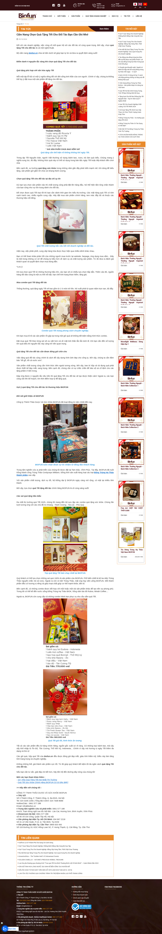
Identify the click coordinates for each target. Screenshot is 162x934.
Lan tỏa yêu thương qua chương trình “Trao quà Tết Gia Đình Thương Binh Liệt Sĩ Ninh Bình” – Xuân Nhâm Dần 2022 (59, 863)
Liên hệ (139, 16)
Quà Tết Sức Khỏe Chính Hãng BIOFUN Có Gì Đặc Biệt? (43, 782)
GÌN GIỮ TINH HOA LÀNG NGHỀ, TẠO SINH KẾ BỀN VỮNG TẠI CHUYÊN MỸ (44, 866)
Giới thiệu (61, 16)
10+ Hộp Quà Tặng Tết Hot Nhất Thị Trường (37, 780)
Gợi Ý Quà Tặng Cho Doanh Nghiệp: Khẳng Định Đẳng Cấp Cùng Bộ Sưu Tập (45, 846)
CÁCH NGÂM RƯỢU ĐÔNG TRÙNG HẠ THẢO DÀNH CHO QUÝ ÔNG (130, 136)
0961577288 (100, 8)
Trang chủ (47, 16)
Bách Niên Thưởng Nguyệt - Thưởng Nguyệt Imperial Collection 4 (132, 177)
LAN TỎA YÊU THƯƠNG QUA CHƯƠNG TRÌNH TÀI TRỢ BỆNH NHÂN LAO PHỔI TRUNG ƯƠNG (50, 873)
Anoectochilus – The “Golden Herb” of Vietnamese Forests (39, 856)
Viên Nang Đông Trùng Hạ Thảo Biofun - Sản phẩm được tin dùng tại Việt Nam (130, 85)
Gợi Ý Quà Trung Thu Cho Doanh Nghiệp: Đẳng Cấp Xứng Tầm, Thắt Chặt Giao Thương (48, 849)
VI (145, 7)
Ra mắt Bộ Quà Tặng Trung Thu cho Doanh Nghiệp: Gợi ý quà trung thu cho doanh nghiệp (49, 853)
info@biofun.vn (120, 6)
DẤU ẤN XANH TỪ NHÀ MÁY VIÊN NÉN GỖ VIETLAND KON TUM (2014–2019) (45, 870)
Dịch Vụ (115, 16)
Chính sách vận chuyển (81, 898)
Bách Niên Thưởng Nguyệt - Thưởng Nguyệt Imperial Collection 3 (132, 219)
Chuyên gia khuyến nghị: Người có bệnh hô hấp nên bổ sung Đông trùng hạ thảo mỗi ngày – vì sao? (130, 69)
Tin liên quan (30, 838)
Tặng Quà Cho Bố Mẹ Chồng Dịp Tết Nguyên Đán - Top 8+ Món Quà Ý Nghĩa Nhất (131, 98)
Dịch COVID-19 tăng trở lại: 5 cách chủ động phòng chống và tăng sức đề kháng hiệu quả (131, 77)
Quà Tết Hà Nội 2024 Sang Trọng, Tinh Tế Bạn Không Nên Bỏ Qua (130, 92)
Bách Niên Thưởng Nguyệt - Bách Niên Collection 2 (132, 426)
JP (135, 7)
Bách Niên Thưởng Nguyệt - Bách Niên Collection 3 (132, 467)
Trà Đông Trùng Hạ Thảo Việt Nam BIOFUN (132, 550)
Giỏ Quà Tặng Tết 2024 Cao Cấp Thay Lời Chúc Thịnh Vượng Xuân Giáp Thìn (129, 112)
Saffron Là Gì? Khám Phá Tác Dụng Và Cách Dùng (36, 843)
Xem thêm (104, 28)
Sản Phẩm (75, 16)
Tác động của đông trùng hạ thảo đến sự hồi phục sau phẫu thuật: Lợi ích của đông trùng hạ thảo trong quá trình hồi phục (131, 60)
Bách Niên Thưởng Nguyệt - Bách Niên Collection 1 (132, 384)
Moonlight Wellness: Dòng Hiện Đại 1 (132, 342)
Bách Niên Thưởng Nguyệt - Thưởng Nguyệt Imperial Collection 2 (132, 302)
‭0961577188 (100, 6)
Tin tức (127, 16)
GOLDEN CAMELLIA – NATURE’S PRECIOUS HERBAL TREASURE (41, 860)
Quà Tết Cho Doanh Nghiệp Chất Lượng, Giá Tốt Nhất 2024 (130, 105)
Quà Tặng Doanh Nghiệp (96, 16)
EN (140, 7)
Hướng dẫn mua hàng (80, 892)
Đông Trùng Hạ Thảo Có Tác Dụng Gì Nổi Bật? (130, 124)
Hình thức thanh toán (80, 895)
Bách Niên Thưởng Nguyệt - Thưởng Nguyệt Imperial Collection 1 (132, 260)
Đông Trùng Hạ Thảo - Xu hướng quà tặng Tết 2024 (131, 119)
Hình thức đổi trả (79, 901)
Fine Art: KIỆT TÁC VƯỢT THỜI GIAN (132, 509)
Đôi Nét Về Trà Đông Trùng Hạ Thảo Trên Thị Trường (131, 130)
